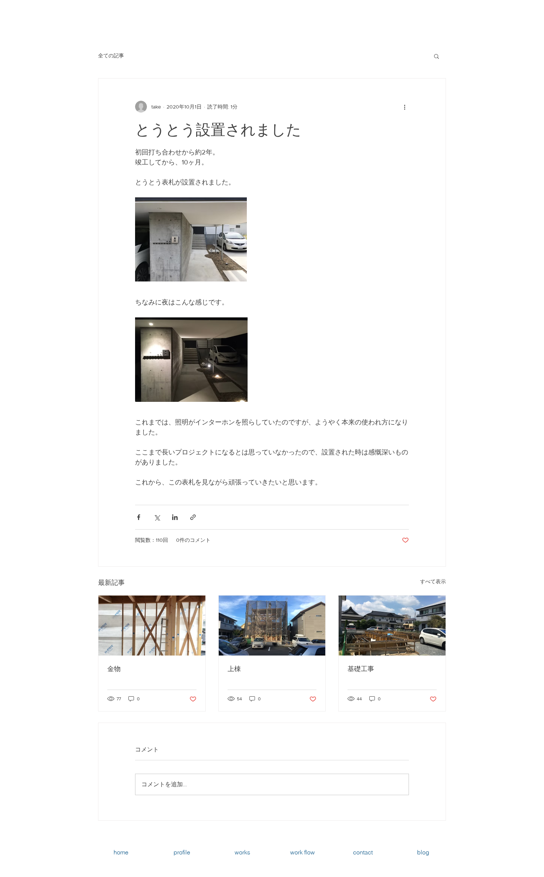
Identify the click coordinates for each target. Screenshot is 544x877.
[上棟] (272, 626)
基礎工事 (360, 669)
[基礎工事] (392, 626)
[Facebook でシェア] (138, 517)
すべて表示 (433, 581)
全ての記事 (111, 56)
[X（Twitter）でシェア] (156, 517)
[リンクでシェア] (193, 517)
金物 (114, 669)
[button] (436, 56)
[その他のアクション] (404, 106)
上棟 (234, 669)
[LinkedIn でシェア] (174, 517)
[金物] (151, 626)
